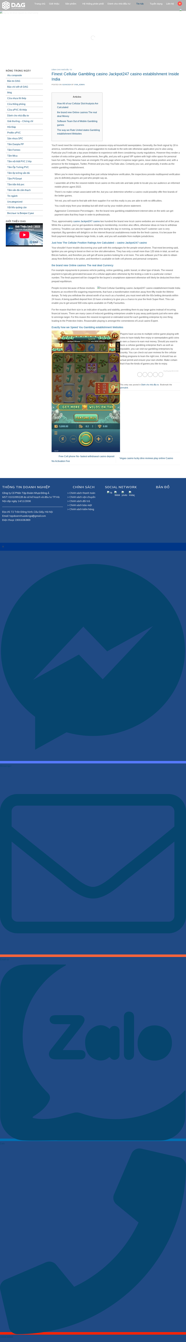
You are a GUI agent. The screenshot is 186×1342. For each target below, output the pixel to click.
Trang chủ (39, 3)
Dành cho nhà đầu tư (119, 3)
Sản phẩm (70, 3)
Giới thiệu (54, 3)
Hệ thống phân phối (93, 3)
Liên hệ (170, 3)
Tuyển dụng (156, 3)
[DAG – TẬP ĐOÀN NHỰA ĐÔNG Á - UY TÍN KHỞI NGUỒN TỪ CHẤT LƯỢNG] (15, 5)
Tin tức (140, 3)
